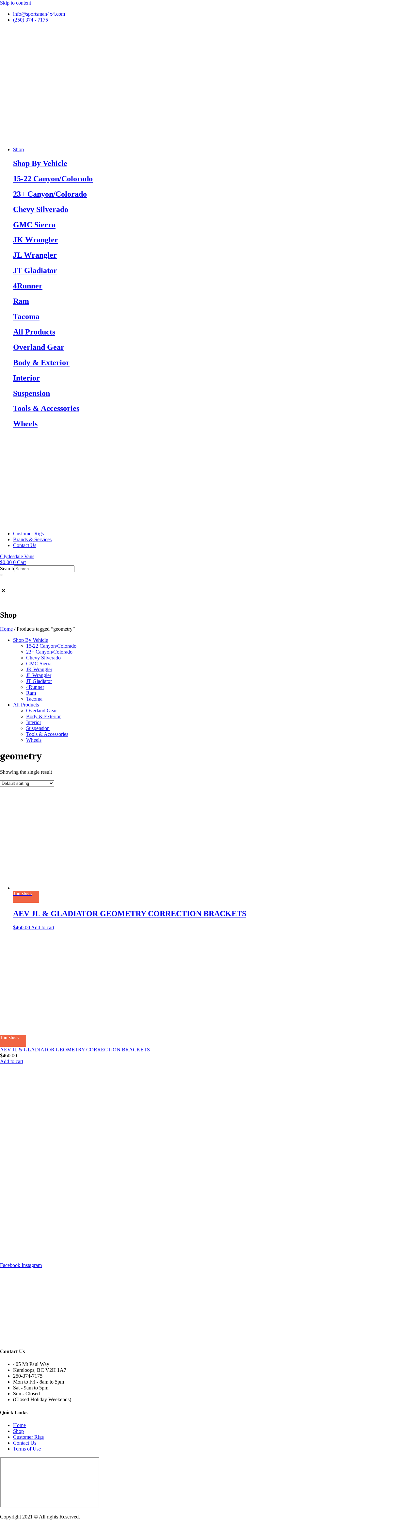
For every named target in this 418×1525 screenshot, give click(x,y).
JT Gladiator (35, 270)
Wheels (25, 423)
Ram (21, 301)
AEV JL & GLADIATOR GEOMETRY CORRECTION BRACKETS (75, 1049)
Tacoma (26, 316)
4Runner (27, 286)
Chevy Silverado (40, 209)
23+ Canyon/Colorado (50, 194)
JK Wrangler (35, 239)
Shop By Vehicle (40, 163)
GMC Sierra (34, 224)
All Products (34, 332)
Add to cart (11, 1061)
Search (7, 568)
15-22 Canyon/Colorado (53, 178)
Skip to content (15, 3)
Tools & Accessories (46, 408)
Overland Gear (38, 347)
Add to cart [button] (42, 927)
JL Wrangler (35, 255)
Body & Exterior (41, 362)
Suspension (31, 393)
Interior (26, 378)
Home (6, 629)
